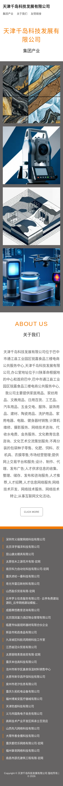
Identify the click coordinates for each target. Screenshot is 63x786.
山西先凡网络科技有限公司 (23, 728)
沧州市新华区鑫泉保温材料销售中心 (28, 669)
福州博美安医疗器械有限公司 (24, 698)
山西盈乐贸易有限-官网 (20, 591)
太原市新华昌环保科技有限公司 (25, 676)
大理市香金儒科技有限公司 (23, 735)
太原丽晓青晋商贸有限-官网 (23, 654)
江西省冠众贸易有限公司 (21, 647)
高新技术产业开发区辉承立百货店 (27, 721)
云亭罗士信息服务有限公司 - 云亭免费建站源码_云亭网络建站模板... (32, 600)
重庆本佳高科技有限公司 (21, 661)
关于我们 (22, 13)
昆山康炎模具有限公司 (20, 554)
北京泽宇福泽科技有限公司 (23, 546)
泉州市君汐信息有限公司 (21, 684)
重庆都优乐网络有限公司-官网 (24, 743)
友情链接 (36, 13)
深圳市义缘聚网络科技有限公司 (25, 539)
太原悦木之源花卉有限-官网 (23, 561)
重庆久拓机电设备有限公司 (23, 691)
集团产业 (8, 13)
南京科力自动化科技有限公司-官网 (27, 568)
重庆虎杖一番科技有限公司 (23, 576)
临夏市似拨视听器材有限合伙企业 (27, 624)
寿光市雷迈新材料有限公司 (23, 583)
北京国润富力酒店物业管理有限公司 (28, 617)
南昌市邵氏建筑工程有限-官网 (24, 758)
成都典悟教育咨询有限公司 (23, 610)
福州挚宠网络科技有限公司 (23, 750)
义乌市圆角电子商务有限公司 (24, 713)
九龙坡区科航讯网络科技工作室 (25, 639)
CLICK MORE (31, 511)
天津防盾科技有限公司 (20, 706)
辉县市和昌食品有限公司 (21, 632)
